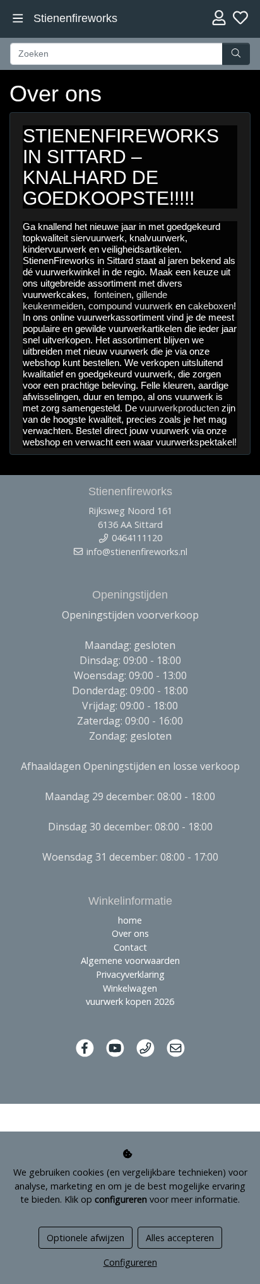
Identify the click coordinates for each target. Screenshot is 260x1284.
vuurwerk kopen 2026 (130, 1001)
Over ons (130, 933)
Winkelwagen (130, 988)
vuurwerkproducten (179, 408)
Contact (130, 947)
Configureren (130, 1262)
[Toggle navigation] (18, 18)
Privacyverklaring (130, 974)
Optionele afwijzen (85, 1238)
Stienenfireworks (75, 18)
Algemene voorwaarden (130, 960)
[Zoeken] (236, 54)
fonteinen (112, 294)
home (130, 920)
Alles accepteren (180, 1238)
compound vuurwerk (130, 306)
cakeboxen (210, 306)
